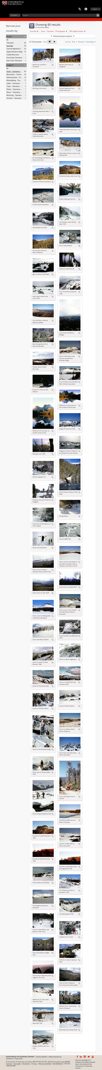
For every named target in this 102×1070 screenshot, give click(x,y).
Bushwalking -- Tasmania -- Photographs (21, 80)
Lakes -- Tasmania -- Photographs (18, 83)
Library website (41, 1056)
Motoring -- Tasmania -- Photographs (20, 95)
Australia (9, 46)
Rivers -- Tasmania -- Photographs (18, 92)
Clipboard (79, 9)
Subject (10, 65)
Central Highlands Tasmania (16, 49)
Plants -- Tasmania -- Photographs (18, 89)
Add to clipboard (52, 65)
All (7, 40)
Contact (9, 1064)
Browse (14, 15)
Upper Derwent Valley (14, 52)
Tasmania (10, 43)
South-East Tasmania (14, 57)
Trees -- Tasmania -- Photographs (18, 86)
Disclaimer (26, 1064)
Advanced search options (62, 36)
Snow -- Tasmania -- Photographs (18, 71)
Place (9, 36)
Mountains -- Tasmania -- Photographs (20, 74)
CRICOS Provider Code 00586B (59, 1062)
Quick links (86, 9)
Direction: (81, 42)
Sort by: (68, 42)
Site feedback (58, 1064)
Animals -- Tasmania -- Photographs (19, 98)
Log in (95, 9)
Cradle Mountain (12, 55)
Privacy (34, 1064)
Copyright (17, 1064)
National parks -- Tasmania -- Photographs (22, 77)
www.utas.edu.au (55, 1056)
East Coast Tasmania (14, 60)
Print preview (36, 42)
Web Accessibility (45, 1064)
